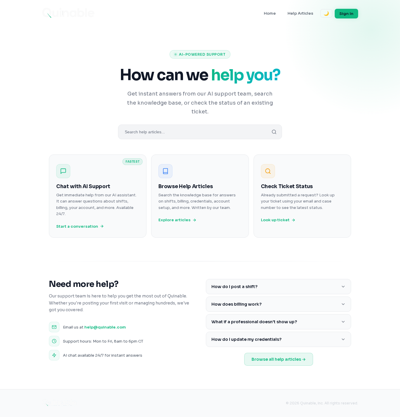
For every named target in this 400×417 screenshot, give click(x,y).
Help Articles (300, 13)
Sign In (346, 13)
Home (270, 13)
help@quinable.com (105, 327)
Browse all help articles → (279, 359)
